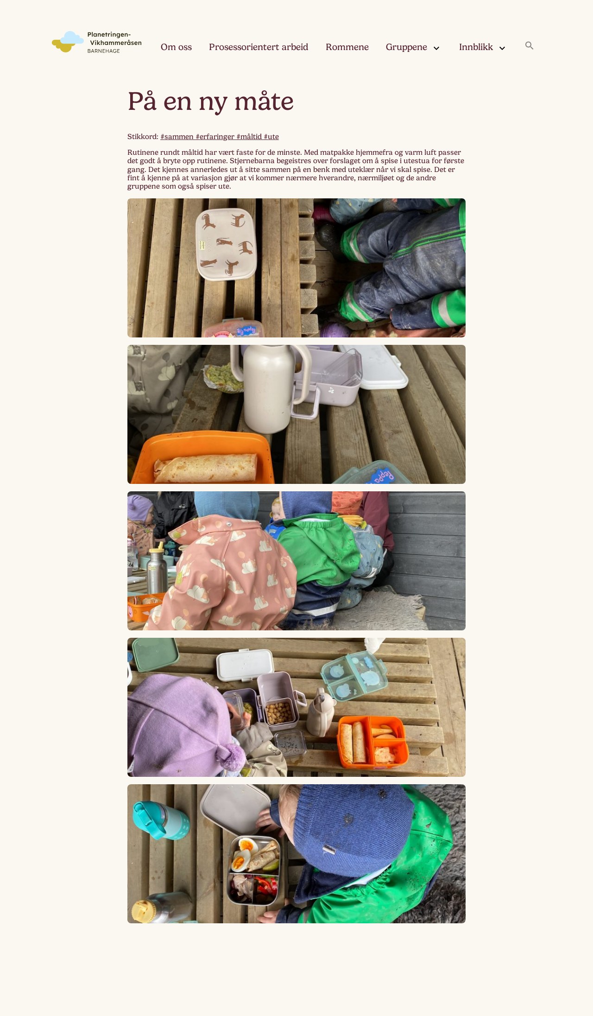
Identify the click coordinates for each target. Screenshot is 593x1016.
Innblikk (476, 47)
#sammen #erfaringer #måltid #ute (219, 137)
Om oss (176, 47)
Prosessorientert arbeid (259, 47)
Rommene (347, 47)
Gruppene (406, 47)
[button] (529, 46)
